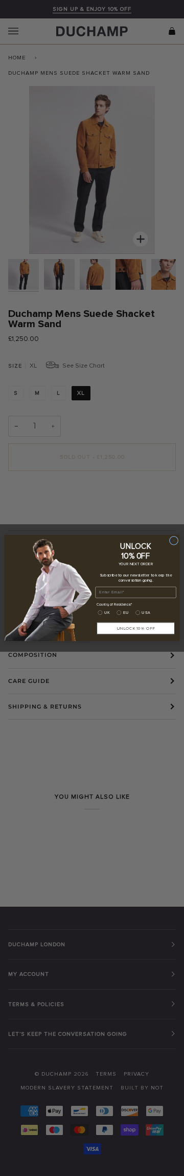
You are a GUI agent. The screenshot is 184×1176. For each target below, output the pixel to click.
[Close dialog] (173, 540)
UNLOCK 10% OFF (136, 628)
